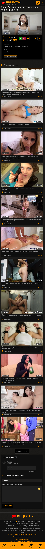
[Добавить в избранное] (28, 38)
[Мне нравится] (20, 38)
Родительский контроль (22, 539)
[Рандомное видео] (38, 3)
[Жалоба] (39, 38)
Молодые (17, 46)
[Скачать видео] (35, 38)
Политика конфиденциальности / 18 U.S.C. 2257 (22, 534)
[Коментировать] (31, 38)
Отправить (7, 506)
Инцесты (14, 521)
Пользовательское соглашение (22, 537)
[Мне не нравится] (24, 38)
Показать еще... (22, 451)
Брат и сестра (8, 46)
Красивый (25, 46)
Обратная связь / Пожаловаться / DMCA (22, 541)
